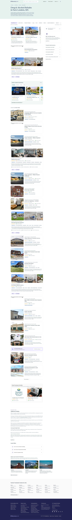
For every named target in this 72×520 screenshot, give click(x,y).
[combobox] (30, 1)
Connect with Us (54, 510)
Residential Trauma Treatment (35, 510)
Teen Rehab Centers (33, 508)
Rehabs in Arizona (13, 509)
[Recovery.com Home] (14, 1)
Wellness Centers (23, 510)
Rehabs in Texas (13, 508)
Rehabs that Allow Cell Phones (25, 512)
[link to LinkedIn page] (54, 511)
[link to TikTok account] (58, 511)
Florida (41, 469)
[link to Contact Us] (52, 511)
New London (17, 107)
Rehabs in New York (13, 507)
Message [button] (18, 76)
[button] (16, 24)
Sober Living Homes (23, 508)
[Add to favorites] (22, 46)
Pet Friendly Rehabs (23, 511)
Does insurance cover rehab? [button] (50, 47)
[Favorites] (60, 1)
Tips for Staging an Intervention (45, 508)
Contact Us (53, 508)
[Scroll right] (60, 23)
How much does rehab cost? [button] (50, 49)
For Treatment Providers (56, 503)
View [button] (12, 76)
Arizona (12, 469)
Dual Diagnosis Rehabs (34, 509)
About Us (53, 507)
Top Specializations (34, 503)
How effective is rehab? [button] (49, 54)
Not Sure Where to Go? (14, 503)
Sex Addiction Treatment (34, 511)
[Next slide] (41, 35)
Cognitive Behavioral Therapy (25, 507)
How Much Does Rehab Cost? (45, 509)
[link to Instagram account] (60, 511)
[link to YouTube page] (56, 511)
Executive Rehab (33, 507)
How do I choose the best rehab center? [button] (52, 56)
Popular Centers (23, 503)
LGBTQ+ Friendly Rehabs (24, 509)
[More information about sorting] (60, 24)
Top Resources (43, 503)
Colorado (27, 469)
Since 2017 (56, 37)
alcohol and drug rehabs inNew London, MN (17, 13)
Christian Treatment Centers (35, 512)
